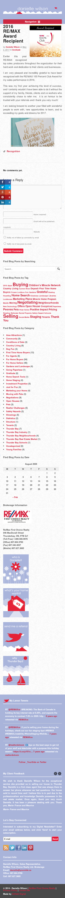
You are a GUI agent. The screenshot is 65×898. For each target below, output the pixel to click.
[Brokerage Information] (17, 521)
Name (40, 214)
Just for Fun (12, 387)
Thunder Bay (12, 428)
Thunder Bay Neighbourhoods (21, 435)
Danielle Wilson (13, 47)
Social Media (24, 317)
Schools (47, 313)
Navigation (31, 21)
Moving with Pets (14, 393)
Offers (21, 306)
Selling (10, 316)
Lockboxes (7, 299)
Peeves (8, 309)
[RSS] (6, 867)
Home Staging (13, 380)
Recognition (13, 151)
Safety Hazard (38, 313)
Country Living (10, 288)
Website (37, 231)
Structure (10, 421)
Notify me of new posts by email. (19, 244)
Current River (24, 288)
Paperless (57, 306)
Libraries (52, 296)
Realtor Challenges (15, 407)
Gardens (32, 292)
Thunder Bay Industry (16, 432)
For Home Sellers (14, 362)
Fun (27, 292)
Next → (60, 773)
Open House (32, 306)
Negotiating (27, 302)
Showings (11, 414)
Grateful (42, 292)
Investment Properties (17, 383)
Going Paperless (14, 369)
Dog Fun (10, 348)
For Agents (11, 355)
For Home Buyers (14, 359)
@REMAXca (14, 709)
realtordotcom (12, 754)
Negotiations (12, 397)
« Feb (15, 497)
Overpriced (46, 306)
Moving (13, 302)
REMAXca (23, 719)
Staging (35, 316)
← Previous (56, 773)
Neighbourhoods (48, 302)
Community (12, 338)
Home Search (21, 295)
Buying (20, 284)
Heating (51, 292)
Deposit (35, 288)
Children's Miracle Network (45, 285)
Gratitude (16, 49)
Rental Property (25, 313)
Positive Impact (39, 309)
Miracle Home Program (44, 298)
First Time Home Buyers (18, 352)
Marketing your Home (16, 390)
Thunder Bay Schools (16, 442)
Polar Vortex (24, 310)
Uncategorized (13, 445)
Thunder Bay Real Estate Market (21, 439)
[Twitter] (12, 867)
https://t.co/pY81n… (23, 751)
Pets (16, 309)
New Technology (10, 306)
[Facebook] (18, 867)
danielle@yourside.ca (20, 890)
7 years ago (38, 751)
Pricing (53, 309)
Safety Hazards (13, 411)
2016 (5, 285)
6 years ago (51, 716)
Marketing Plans (22, 299)
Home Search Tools (15, 376)
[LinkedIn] (24, 867)
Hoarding (7, 296)
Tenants (46, 316)
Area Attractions (14, 335)
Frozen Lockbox (18, 292)
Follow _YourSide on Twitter (32, 762)
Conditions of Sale (15, 341)
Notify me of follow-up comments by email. (23, 237)
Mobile (6, 303)
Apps (10, 285)
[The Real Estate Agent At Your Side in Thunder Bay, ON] (32, 12)
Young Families (13, 449)
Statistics (10, 418)
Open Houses (12, 400)
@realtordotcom (16, 744)
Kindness (34, 296)
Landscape (43, 296)
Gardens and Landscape (18, 366)
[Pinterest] (30, 867)
